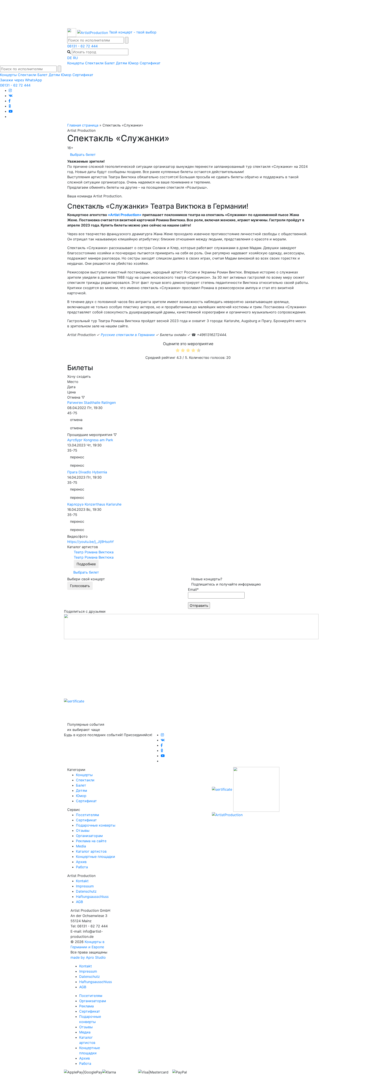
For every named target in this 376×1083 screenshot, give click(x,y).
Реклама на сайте (91, 841)
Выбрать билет (83, 154)
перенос (77, 457)
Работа (82, 867)
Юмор (133, 63)
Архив (81, 862)
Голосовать (80, 586)
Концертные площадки (95, 856)
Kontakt (82, 881)
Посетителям (87, 815)
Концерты (75, 63)
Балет (110, 63)
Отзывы (82, 830)
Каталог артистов (91, 851)
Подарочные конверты (95, 825)
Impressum (85, 886)
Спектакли (94, 63)
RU (75, 58)
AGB (79, 902)
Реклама (86, 1006)
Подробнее (86, 564)
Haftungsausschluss (92, 896)
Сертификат (150, 63)
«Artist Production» (124, 215)
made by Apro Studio (88, 957)
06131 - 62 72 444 (82, 46)
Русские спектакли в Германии (128, 335)
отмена (76, 420)
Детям (121, 63)
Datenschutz (86, 891)
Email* (193, 589)
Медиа (85, 1032)
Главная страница (82, 125)
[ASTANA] (188, 14)
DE (69, 58)
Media (81, 846)
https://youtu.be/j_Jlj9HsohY (90, 541)
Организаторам (89, 835)
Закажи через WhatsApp (21, 80)
